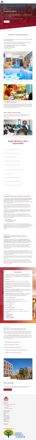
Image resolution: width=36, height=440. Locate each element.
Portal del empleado (6, 417)
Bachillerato (10, 45)
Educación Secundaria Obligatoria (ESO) (19, 43)
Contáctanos (7, 21)
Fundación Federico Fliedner (18, 18)
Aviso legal (5, 420)
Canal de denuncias (6, 421)
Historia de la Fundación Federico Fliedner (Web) (12, 347)
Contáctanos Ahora (8, 389)
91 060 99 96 (10, 408)
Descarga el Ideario (7, 117)
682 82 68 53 (6, 407)
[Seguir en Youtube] (9, 426)
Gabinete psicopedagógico (12, 106)
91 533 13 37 (6, 408)
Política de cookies (6, 419)
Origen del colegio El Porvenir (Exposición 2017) (12, 342)
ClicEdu (5, 414)
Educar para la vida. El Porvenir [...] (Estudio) (11, 344)
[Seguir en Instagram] (7, 426)
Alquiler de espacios (6, 412)
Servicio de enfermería (20, 106)
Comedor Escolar (6, 105)
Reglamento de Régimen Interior (9, 239)
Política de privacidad (7, 418)
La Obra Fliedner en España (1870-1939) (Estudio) (12, 352)
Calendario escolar (6, 415)
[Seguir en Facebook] (5, 426)
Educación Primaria (9, 43)
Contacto (5, 413)
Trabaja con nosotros (7, 416)
